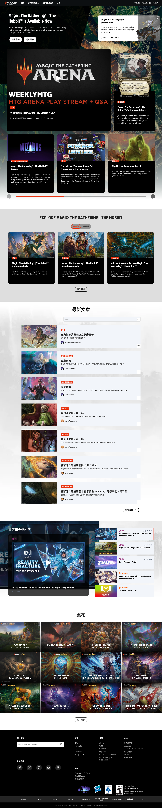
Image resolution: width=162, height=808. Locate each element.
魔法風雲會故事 (67, 356)
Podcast (78, 751)
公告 (63, 330)
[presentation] (139, 346)
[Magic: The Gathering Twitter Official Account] (29, 767)
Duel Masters (80, 776)
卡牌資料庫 (128, 751)
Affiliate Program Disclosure (106, 758)
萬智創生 (64, 408)
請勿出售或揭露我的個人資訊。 (101, 799)
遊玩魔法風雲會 (33, 3)
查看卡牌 (16, 40)
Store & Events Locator (133, 749)
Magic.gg (127, 746)
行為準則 (39, 799)
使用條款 (24, 799)
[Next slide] (153, 196)
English (114, 37)
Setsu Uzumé (70, 369)
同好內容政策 (86, 799)
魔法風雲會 (128, 743)
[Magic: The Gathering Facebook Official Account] (20, 767)
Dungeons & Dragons (84, 773)
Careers (102, 749)
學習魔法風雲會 (48, 3)
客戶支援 (70, 799)
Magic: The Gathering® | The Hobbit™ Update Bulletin (31, 271)
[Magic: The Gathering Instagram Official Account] (58, 767)
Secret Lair (128, 754)
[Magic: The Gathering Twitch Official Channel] (39, 767)
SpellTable (128, 757)
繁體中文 (105, 37)
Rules (77, 749)
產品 (22, 3)
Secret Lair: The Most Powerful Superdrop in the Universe (81, 177)
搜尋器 (138, 3)
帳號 (156, 3)
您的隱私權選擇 (117, 799)
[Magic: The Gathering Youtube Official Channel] (48, 767)
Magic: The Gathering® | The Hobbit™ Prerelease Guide (81, 271)
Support (102, 751)
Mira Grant (69, 473)
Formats (78, 746)
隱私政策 (55, 799)
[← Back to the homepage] (10, 3)
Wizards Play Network (108, 754)
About (101, 743)
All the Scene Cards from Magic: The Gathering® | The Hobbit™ (130, 271)
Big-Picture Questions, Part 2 (131, 177)
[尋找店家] (61, 744)
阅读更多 (30, 40)
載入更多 (81, 290)
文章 (58, 3)
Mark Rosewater (71, 421)
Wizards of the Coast (73, 342)
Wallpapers (79, 754)
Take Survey (30, 177)
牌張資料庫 (147, 3)
